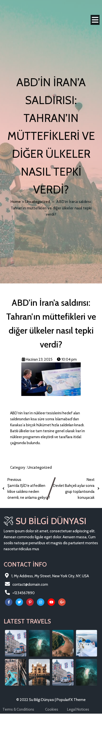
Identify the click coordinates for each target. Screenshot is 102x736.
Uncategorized (37, 201)
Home (15, 201)
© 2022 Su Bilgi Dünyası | (36, 699)
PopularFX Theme (71, 699)
